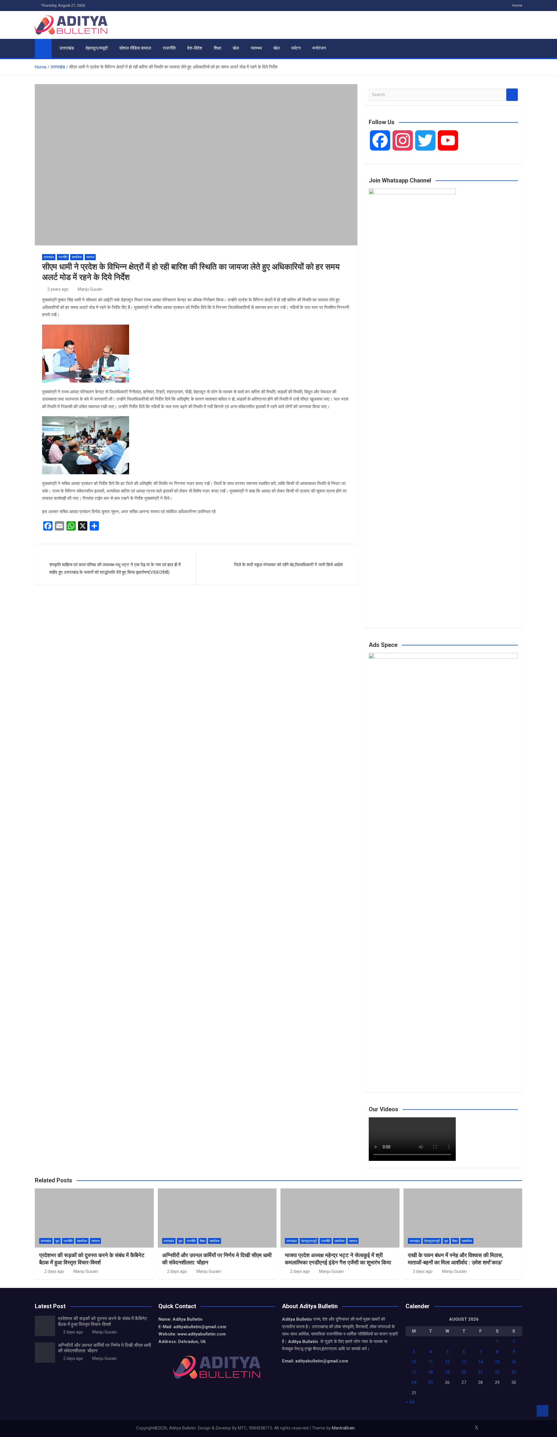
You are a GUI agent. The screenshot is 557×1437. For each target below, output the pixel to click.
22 (497, 1372)
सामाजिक (77, 257)
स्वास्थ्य (256, 48)
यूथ (57, 1241)
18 (430, 1372)
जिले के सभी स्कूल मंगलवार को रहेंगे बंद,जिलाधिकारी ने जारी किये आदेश (288, 564)
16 (513, 1361)
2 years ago (57, 289)
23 (513, 1372)
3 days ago (423, 1271)
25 (430, 1382)
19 (447, 1372)
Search (512, 94)
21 (480, 1372)
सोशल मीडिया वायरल (135, 48)
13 (464, 1361)
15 (497, 1361)
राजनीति (169, 48)
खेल (236, 48)
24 (414, 1382)
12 (447, 1361)
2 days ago (54, 1271)
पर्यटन (296, 48)
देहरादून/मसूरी (97, 48)
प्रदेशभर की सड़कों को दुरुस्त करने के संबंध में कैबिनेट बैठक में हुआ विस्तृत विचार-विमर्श (91, 1259)
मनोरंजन (319, 48)
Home (517, 5)
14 (480, 1361)
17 (414, 1372)
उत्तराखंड (66, 48)
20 (464, 1372)
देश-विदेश (194, 48)
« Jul (410, 1401)
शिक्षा (217, 48)
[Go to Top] (542, 1411)
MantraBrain (343, 1428)
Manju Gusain (90, 289)
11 (430, 1361)
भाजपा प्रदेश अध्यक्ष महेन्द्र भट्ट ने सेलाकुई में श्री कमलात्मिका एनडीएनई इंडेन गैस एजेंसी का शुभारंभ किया (338, 1259)
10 (414, 1361)
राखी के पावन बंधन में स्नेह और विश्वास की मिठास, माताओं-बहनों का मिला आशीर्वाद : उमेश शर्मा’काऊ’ (455, 1259)
